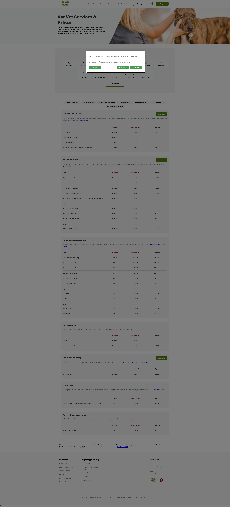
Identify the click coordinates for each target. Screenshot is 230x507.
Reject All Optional (123, 67)
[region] (115, 62)
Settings (95, 67)
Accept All (136, 67)
